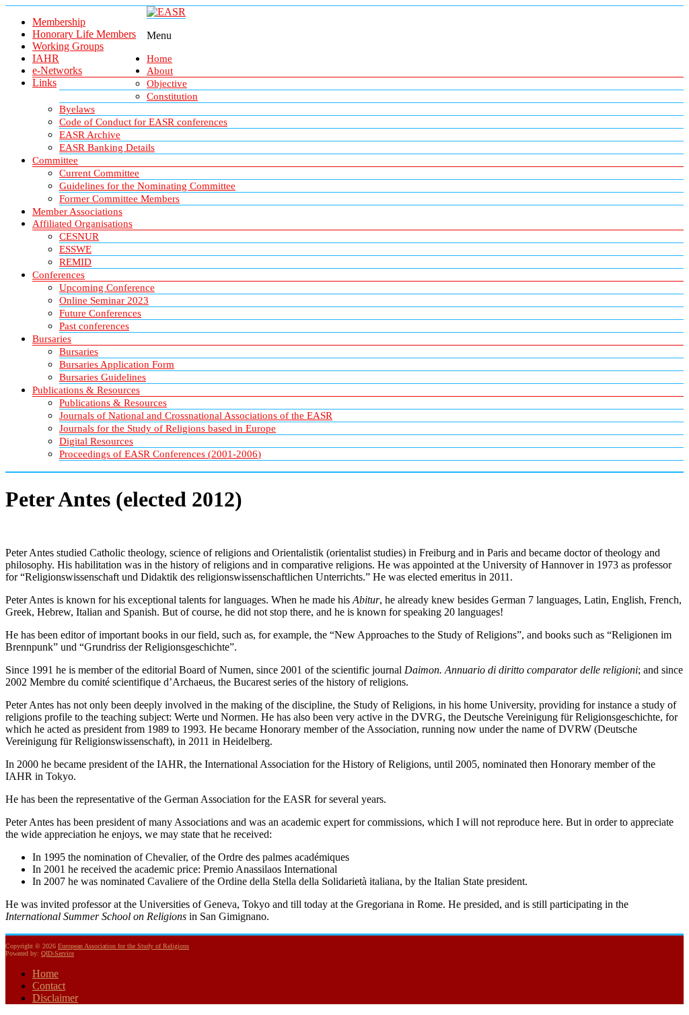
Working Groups (68, 46)
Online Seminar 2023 (104, 300)
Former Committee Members (119, 198)
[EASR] (166, 12)
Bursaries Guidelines (102, 377)
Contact (48, 985)
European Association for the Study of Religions (123, 946)
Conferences (58, 274)
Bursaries (51, 338)
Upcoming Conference (107, 287)
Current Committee (99, 173)
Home (159, 58)
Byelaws (77, 109)
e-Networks (57, 70)
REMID (75, 262)
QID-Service (57, 953)
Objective (167, 83)
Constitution (172, 96)
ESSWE (75, 249)
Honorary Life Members (84, 34)
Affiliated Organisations (82, 223)
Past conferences (94, 326)
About (160, 70)
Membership (58, 22)
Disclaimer (55, 998)
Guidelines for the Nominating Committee (147, 186)
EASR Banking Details (107, 147)
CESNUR (79, 236)
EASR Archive (89, 134)
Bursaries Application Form (116, 364)
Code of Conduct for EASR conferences (143, 122)
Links (44, 82)
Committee (55, 160)
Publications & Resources (86, 390)
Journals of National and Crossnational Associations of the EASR (195, 415)
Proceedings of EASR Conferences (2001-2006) (160, 454)
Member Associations (77, 211)
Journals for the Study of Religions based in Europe (167, 428)
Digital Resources (96, 441)
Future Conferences (100, 313)
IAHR (45, 58)
